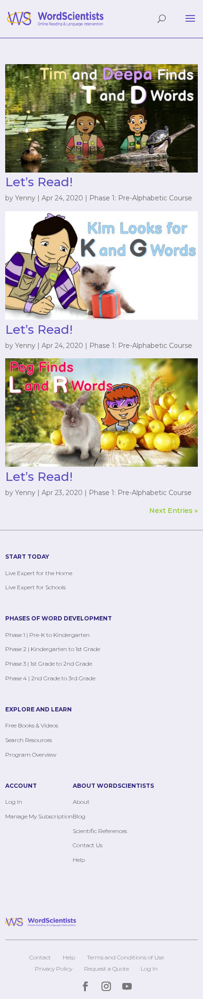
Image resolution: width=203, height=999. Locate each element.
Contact (40, 957)
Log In (13, 801)
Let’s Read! (39, 182)
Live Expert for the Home (38, 573)
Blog (79, 816)
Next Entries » (173, 510)
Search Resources (28, 739)
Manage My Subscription (39, 816)
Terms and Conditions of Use (125, 957)
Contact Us (87, 845)
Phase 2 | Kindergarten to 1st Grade (52, 648)
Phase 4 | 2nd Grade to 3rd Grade (50, 678)
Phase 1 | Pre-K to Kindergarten (47, 634)
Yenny (25, 198)
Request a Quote (106, 968)
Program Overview (30, 754)
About (81, 801)
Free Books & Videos (31, 725)
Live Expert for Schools (35, 587)
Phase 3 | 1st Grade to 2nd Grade (48, 663)
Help (79, 859)
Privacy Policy (53, 968)
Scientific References (100, 830)
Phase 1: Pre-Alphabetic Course (140, 198)
